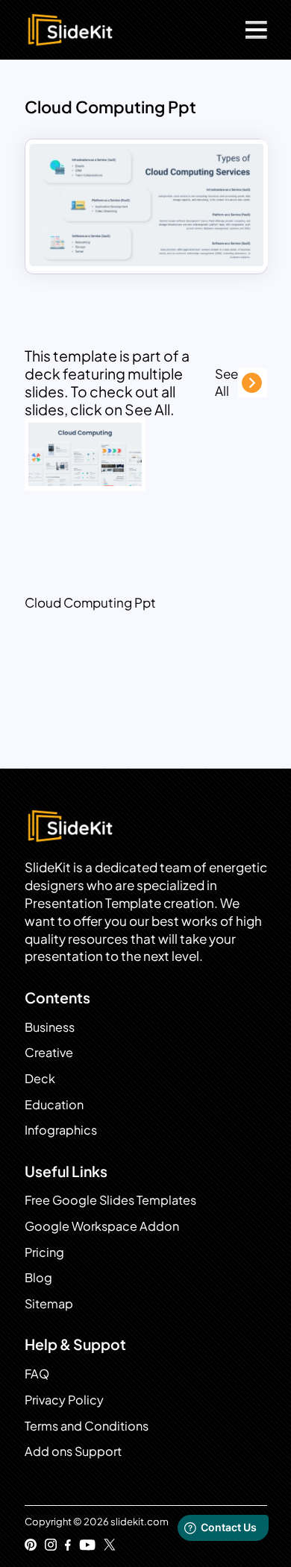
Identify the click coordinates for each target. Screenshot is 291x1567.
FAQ (37, 1373)
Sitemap (49, 1303)
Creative (49, 1052)
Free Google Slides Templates (110, 1200)
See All (226, 382)
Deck (40, 1078)
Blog (38, 1277)
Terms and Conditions (86, 1426)
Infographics (61, 1130)
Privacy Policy (64, 1399)
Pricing (44, 1252)
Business (50, 1027)
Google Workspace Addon (102, 1226)
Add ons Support (73, 1451)
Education (54, 1104)
